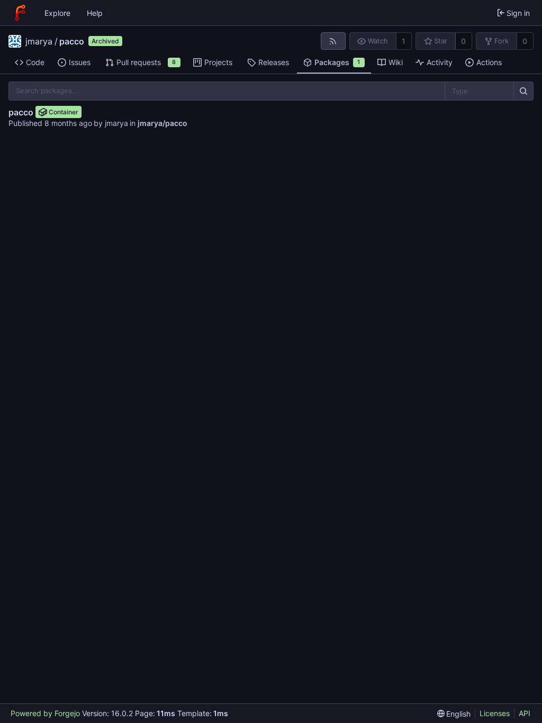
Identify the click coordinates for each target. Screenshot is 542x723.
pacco (71, 41)
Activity (440, 62)
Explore (57, 12)
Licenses (495, 713)
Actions (489, 62)
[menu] (454, 713)
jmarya (38, 41)
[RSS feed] (333, 41)
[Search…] (523, 91)
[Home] (20, 12)
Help (95, 12)
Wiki (396, 62)
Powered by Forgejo (45, 713)
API (524, 713)
